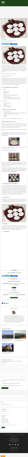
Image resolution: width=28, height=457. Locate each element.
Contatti (10, 434)
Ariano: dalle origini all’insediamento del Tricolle (19, 340)
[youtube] (18, 444)
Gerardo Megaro (15, 450)
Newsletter (13, 434)
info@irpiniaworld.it (14, 436)
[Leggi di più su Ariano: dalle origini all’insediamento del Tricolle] (20, 334)
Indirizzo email (3, 411)
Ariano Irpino (3, 40)
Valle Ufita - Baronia (7, 353)
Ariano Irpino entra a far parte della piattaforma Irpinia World (7, 340)
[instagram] (12, 444)
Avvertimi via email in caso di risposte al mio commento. (10, 383)
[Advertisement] (14, 12)
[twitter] (15, 444)
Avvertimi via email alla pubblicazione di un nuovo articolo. (11, 385)
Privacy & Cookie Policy (19, 434)
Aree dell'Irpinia (3, 415)
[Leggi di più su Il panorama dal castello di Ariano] (8, 347)
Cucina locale (8, 40)
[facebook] (10, 444)
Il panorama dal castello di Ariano (7, 352)
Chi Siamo (6, 434)
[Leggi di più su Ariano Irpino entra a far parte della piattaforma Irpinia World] (8, 334)
